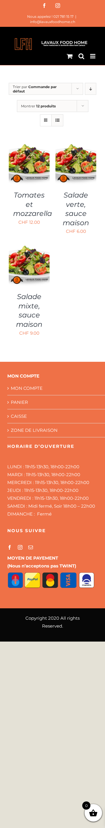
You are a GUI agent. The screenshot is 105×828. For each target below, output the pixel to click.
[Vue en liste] (57, 120)
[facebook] (9, 547)
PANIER (19, 402)
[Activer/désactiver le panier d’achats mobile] (70, 56)
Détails (21, 171)
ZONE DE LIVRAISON (34, 430)
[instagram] (20, 547)
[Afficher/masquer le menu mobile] (93, 56)
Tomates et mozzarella (32, 204)
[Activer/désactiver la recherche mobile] (81, 56)
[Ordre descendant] (90, 89)
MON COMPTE (27, 388)
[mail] (30, 547)
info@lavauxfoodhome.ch (52, 22)
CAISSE (19, 416)
